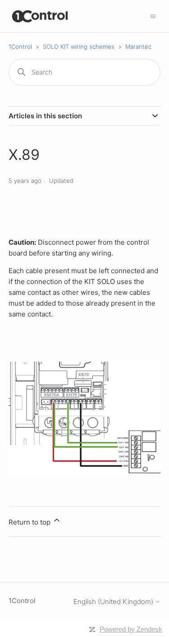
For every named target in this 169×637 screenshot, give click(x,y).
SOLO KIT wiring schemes (78, 46)
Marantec (138, 46)
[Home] (40, 16)
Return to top (30, 522)
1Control (20, 46)
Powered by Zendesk (131, 629)
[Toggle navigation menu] (153, 15)
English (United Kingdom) (114, 601)
